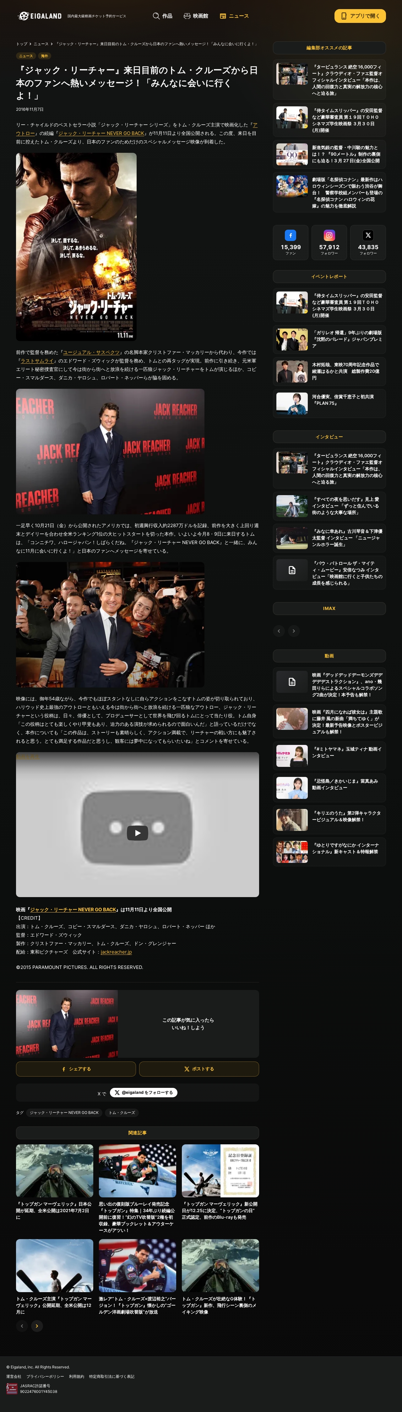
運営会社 (13, 1376)
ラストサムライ (37, 361)
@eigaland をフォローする (147, 1092)
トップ (21, 43)
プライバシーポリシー (45, 1376)
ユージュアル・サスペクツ (91, 352)
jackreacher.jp (116, 952)
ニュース (234, 16)
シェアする (80, 1068)
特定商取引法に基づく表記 (111, 1376)
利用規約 (76, 1376)
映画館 (200, 16)
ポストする (203, 1068)
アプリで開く (360, 16)
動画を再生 (28, 756)
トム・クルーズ (122, 1112)
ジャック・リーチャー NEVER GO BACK (101, 133)
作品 (167, 16)
